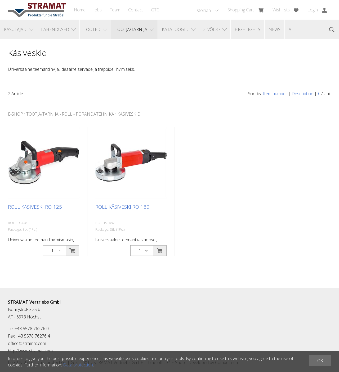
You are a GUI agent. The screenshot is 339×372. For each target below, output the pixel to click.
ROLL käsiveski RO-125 (35, 206)
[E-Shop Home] (37, 10)
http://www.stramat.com (30, 351)
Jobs (97, 10)
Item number (275, 94)
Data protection (78, 365)
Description (302, 94)
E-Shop (15, 114)
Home (80, 10)
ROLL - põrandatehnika (88, 114)
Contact (135, 10)
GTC (155, 10)
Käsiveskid (129, 114)
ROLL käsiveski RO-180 (122, 206)
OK (320, 361)
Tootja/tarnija (42, 114)
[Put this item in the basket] (72, 251)
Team (115, 10)
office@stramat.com (27, 343)
